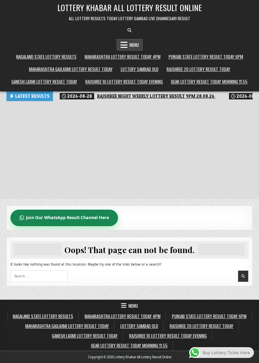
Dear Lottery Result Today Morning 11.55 (209, 81)
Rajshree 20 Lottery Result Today (198, 69)
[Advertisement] (129, 151)
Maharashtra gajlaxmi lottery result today (71, 69)
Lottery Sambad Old (140, 69)
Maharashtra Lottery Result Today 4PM (123, 56)
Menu (134, 44)
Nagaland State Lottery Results (46, 56)
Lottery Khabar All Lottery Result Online (129, 7)
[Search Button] (129, 30)
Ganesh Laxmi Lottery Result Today (44, 81)
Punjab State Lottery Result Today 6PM (206, 56)
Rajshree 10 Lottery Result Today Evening (124, 81)
